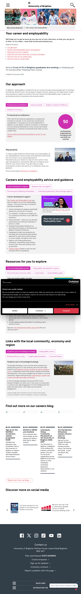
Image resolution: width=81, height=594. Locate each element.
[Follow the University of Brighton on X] (29, 535)
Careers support (14, 249)
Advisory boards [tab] (36, 105)
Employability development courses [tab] (46, 268)
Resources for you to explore (17, 52)
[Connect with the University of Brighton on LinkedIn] (59, 535)
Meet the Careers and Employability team (54, 220)
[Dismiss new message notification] (77, 583)
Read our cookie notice (62, 210)
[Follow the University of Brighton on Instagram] (36, 535)
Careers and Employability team (21, 200)
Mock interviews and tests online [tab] (19, 273)
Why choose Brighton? (15, 28)
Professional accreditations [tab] (17, 105)
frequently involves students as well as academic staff (28, 370)
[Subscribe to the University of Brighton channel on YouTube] (51, 535)
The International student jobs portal (26, 328)
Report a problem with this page (39, 570)
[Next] (73, 510)
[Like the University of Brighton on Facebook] (22, 535)
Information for (40, 588)
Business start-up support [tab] (41, 186)
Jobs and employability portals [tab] (18, 268)
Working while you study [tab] (16, 356)
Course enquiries (40, 559)
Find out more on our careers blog (19, 57)
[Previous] (8, 510)
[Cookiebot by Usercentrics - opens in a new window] (70, 281)
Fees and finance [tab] (56, 356)
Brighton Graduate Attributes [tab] (56, 105)
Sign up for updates (39, 563)
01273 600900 (49, 556)
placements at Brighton (29, 171)
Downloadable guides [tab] (55, 273)
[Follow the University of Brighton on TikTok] (43, 535)
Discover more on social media (18, 59)
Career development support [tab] (17, 186)
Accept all (66, 311)
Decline (14, 311)
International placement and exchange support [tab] (55, 191)
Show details (70, 304)
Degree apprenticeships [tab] (37, 356)
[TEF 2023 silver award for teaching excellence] (14, 508)
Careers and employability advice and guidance (23, 50)
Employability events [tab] (46, 352)
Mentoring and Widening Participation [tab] (20, 191)
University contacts (39, 567)
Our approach (12, 47)
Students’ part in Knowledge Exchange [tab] (21, 352)
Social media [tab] (39, 273)
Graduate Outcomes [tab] (14, 110)
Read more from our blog (18, 480)
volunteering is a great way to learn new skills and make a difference (28, 376)
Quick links (40, 583)
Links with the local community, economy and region (26, 54)
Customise (39, 311)
